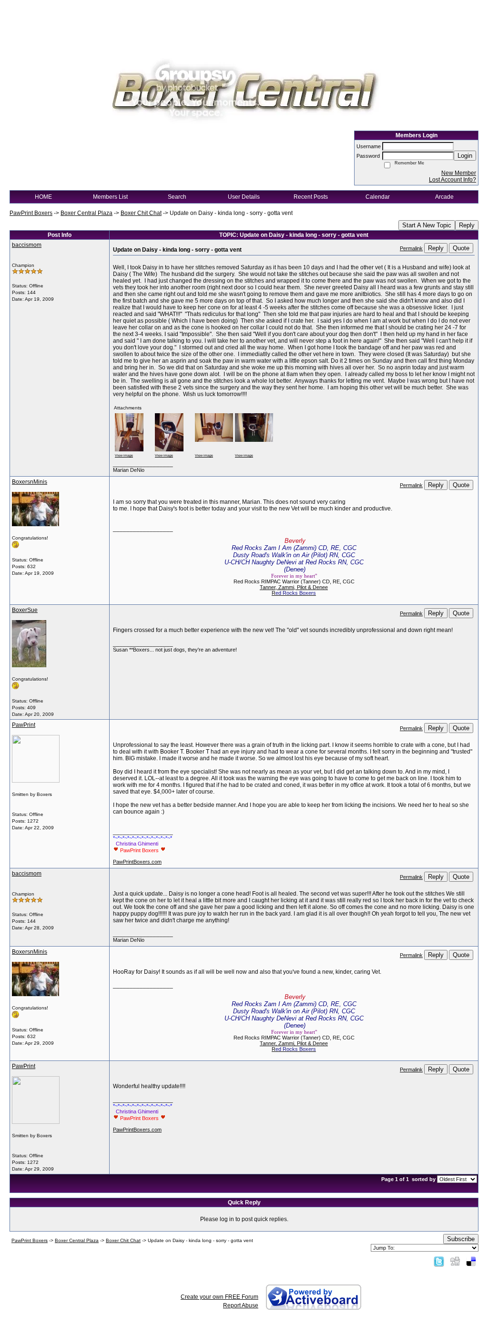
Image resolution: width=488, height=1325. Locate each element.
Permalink (411, 248)
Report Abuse (240, 1305)
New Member (458, 173)
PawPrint (23, 725)
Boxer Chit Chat (141, 213)
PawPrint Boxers (31, 213)
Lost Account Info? (452, 179)
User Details (244, 197)
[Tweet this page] (439, 1261)
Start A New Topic (426, 225)
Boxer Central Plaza (86, 213)
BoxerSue (25, 610)
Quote (461, 248)
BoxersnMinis (29, 482)
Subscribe (461, 1239)
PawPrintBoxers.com (137, 862)
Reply (467, 225)
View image (124, 455)
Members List (110, 197)
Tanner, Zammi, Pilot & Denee (294, 587)
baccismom (26, 245)
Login (465, 155)
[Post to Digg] (455, 1261)
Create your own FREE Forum (219, 1297)
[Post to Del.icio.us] (471, 1261)
